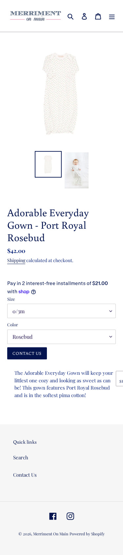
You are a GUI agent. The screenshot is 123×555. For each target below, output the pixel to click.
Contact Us (25, 474)
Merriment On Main (50, 533)
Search (20, 457)
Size (11, 299)
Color (12, 324)
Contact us (27, 353)
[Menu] (112, 16)
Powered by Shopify (87, 533)
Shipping (16, 260)
